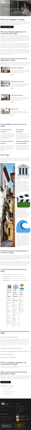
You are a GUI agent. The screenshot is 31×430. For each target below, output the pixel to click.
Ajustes (19, 427)
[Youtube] (6, 410)
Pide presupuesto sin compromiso (7, 26)
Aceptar (19, 424)
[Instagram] (1, 410)
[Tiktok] (5, 410)
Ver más (12, 74)
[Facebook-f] (3, 410)
